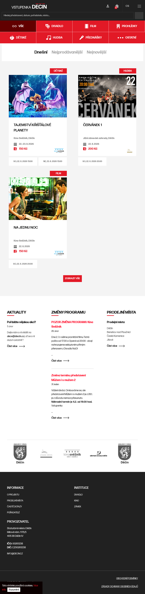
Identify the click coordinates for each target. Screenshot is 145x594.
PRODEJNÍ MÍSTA (15, 500)
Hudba (57, 37)
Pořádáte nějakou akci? (21, 322)
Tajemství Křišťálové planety (32, 127)
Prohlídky (129, 26)
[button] (23, 161)
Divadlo (57, 26)
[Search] (139, 15)
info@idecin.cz (15, 553)
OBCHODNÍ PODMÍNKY (127, 578)
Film (93, 26)
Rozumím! (14, 589)
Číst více (12, 346)
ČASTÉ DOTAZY (14, 506)
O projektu (13, 494)
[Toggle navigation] (139, 7)
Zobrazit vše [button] (72, 278)
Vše (21, 26)
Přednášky (94, 37)
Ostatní (130, 37)
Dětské (21, 37)
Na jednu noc (26, 227)
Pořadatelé (13, 512)
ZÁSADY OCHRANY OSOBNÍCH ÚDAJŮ (119, 586)
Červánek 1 (92, 125)
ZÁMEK (77, 506)
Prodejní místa (116, 322)
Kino (76, 500)
